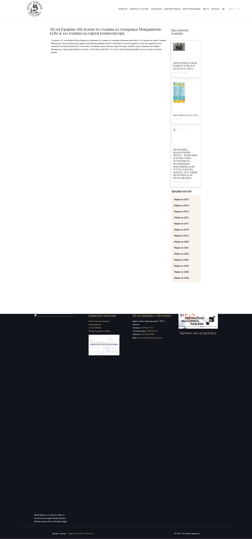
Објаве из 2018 (181, 229)
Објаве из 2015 (181, 211)
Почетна (123, 9)
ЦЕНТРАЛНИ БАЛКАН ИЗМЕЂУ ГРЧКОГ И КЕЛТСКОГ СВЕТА (185, 65)
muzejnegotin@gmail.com (150, 337)
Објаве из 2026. (181, 278)
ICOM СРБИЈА (95, 327)
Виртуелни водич (192, 9)
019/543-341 (152, 331)
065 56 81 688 (147, 334)
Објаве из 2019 (181, 235)
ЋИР (230, 9)
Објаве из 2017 (181, 223)
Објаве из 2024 (181, 266)
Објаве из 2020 (181, 242)
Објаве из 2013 (181, 199)
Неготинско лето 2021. (185, 115)
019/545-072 (147, 327)
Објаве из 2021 (181, 248)
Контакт (215, 9)
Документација (172, 9)
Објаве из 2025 (181, 272)
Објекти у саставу (139, 9)
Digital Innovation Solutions (81, 533)
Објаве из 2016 (181, 217)
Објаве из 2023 (181, 260)
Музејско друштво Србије (99, 331)
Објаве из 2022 (181, 254)
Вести (206, 9)
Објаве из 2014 (181, 205)
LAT (238, 9)
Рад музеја (156, 9)
